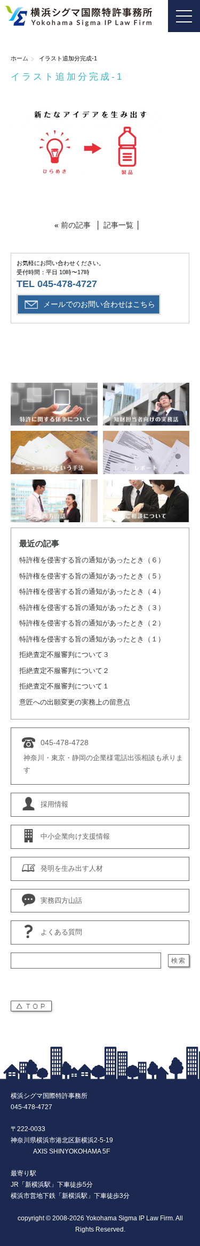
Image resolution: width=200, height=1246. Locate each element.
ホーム (19, 58)
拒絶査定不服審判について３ (64, 655)
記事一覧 (118, 225)
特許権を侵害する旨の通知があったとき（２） (92, 623)
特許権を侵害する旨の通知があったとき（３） (92, 607)
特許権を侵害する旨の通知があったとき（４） (92, 591)
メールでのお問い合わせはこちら (99, 304)
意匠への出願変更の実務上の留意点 (74, 702)
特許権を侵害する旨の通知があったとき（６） (92, 560)
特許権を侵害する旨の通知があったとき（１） (92, 639)
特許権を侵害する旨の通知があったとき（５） (92, 576)
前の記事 (76, 225)
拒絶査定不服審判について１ (64, 686)
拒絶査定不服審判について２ (64, 671)
